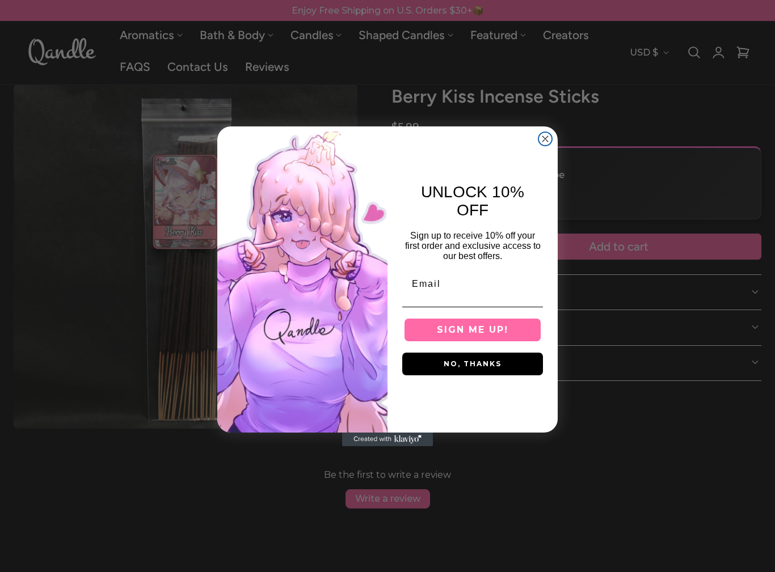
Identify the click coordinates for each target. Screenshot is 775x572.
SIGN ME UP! (472, 329)
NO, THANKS (473, 363)
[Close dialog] (545, 139)
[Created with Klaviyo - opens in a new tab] (387, 439)
